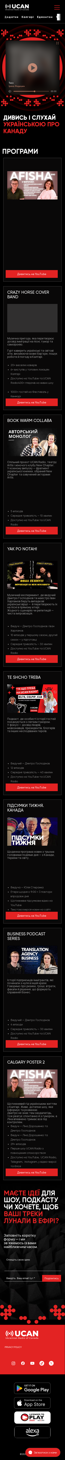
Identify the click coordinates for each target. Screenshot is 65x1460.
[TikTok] (41, 1363)
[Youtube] (32, 1363)
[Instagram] (13, 1363)
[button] (11, 17)
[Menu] (57, 7)
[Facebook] (23, 1363)
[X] (51, 1363)
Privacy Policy (13, 1347)
